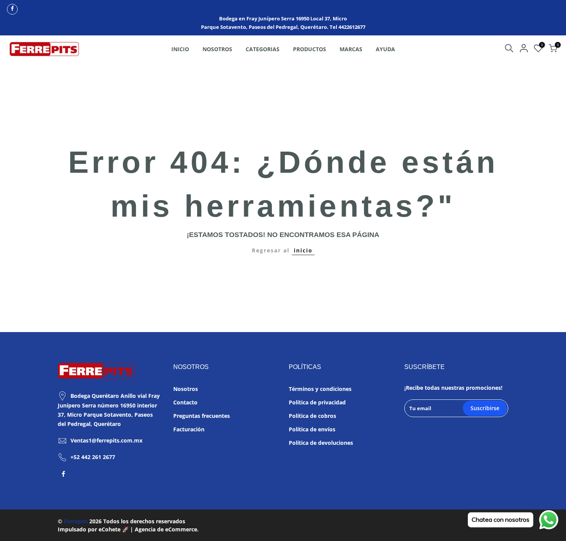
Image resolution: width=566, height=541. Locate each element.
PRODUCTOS (309, 49)
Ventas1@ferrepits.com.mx (106, 440)
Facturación (188, 429)
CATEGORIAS (263, 49)
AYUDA (385, 49)
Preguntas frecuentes (201, 415)
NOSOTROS (217, 49)
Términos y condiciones (320, 388)
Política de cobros (312, 415)
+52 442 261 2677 (92, 457)
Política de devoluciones (321, 442)
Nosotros (185, 388)
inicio (303, 250)
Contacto (185, 402)
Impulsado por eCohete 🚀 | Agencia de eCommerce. (128, 529)
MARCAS (351, 49)
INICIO (180, 49)
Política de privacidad (317, 402)
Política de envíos (312, 429)
